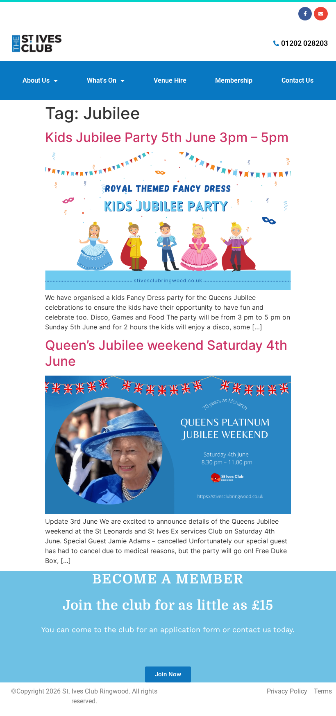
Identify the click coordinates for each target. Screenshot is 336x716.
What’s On (101, 80)
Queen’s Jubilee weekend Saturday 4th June (166, 353)
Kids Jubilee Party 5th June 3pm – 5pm (166, 137)
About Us (36, 80)
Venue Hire (170, 80)
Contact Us (297, 80)
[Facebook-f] (305, 14)
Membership (233, 80)
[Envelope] (321, 14)
